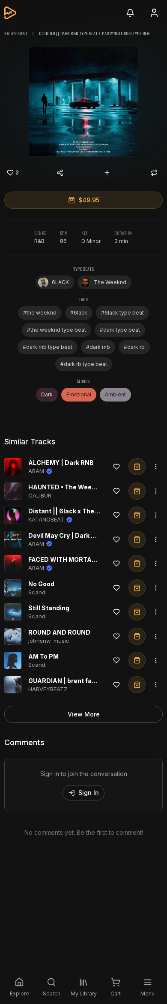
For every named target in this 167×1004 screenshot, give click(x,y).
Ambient (115, 394)
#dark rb (134, 347)
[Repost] (154, 172)
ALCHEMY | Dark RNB (61, 462)
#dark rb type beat (83, 364)
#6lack (78, 312)
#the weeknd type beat (56, 330)
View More (84, 714)
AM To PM (43, 656)
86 (63, 241)
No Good (41, 583)
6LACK (60, 282)
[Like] (116, 466)
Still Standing (48, 607)
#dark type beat (120, 330)
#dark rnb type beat (47, 347)
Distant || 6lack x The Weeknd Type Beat (90, 511)
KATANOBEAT (15, 33)
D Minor (91, 241)
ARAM (36, 471)
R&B (39, 241)
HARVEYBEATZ (48, 689)
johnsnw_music (48, 640)
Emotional (78, 394)
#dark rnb (98, 347)
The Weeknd (110, 282)
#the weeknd (40, 312)
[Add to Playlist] (107, 172)
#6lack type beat (122, 312)
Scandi (37, 592)
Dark (47, 394)
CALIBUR (39, 495)
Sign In (88, 792)
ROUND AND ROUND (59, 632)
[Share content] (60, 172)
